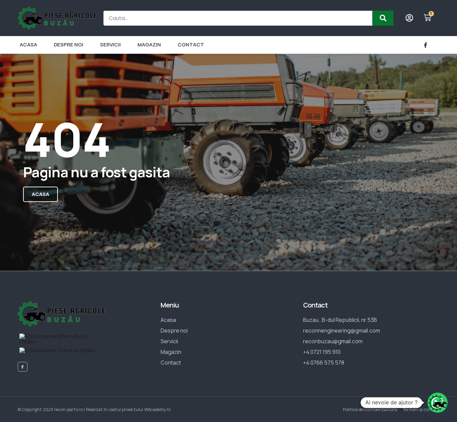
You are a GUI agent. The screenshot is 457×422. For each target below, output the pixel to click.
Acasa (28, 44)
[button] (438, 403)
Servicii (110, 44)
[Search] (382, 18)
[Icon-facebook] (425, 45)
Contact (191, 44)
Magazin (149, 44)
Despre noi (68, 44)
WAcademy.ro (157, 409)
